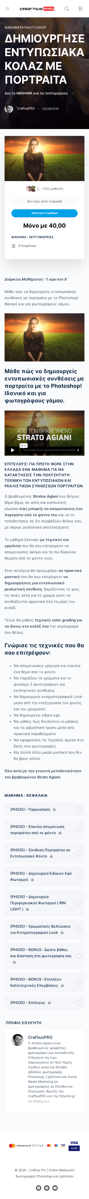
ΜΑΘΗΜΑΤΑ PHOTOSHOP (25, 27)
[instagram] (47, 1188)
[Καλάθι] (80, 8)
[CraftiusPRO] (18, 1039)
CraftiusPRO (40, 1037)
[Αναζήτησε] (68, 8)
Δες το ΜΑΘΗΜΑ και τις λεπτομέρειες (37, 93)
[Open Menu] (7, 8)
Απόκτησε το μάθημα (44, 213)
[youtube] (55, 1188)
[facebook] (38, 1188)
